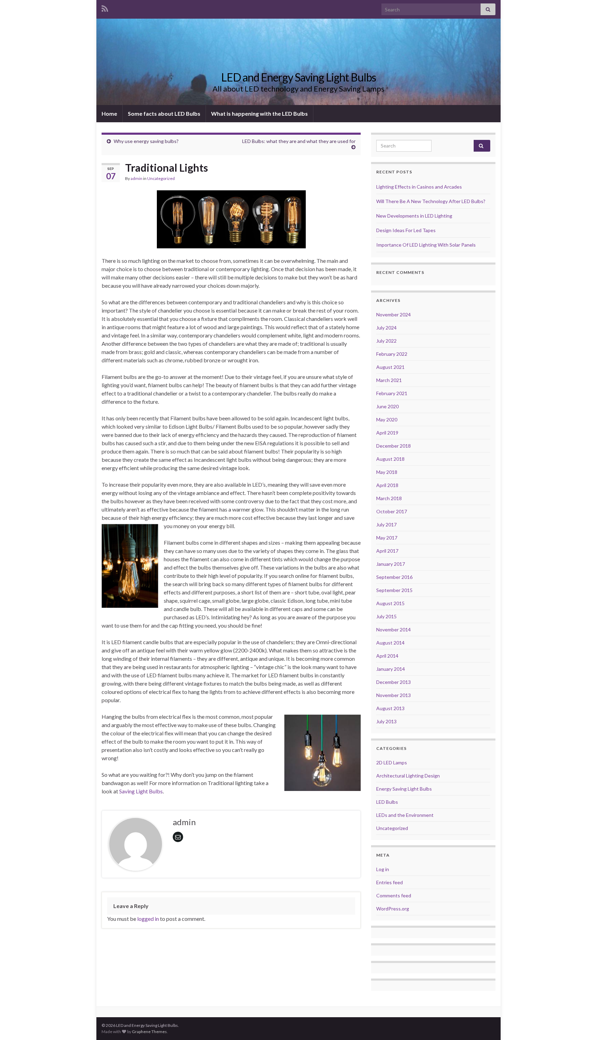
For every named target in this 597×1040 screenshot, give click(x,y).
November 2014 (393, 629)
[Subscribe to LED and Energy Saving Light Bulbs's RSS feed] (105, 7)
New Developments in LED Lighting (414, 216)
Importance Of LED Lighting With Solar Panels (426, 245)
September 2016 (394, 577)
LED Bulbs (387, 802)
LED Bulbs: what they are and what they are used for (299, 141)
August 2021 (390, 367)
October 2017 (391, 511)
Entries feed (389, 882)
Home (109, 113)
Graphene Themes (149, 1031)
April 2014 (387, 656)
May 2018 (386, 472)
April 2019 (387, 433)
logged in (148, 918)
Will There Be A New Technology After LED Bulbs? (430, 201)
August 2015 (390, 603)
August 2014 (390, 643)
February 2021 (391, 393)
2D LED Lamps (391, 762)
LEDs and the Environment (405, 815)
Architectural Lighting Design (408, 776)
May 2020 (386, 419)
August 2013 (390, 708)
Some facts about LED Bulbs (164, 113)
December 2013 (393, 682)
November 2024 (393, 314)
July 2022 (386, 341)
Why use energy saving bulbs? (146, 141)
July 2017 (386, 524)
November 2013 (393, 695)
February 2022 (391, 354)
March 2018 (389, 498)
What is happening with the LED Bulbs (259, 113)
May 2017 (386, 538)
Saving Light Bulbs (141, 791)
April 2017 (387, 551)
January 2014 (390, 669)
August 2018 (390, 459)
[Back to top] (581, 1024)
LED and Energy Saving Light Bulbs (298, 77)
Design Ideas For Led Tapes (406, 230)
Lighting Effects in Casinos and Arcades (419, 187)
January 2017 (390, 564)
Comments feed (393, 895)
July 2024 (386, 328)
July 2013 (386, 721)
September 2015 (394, 590)
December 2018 (393, 446)
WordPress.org (392, 909)
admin (136, 178)
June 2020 (387, 406)
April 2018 (387, 485)
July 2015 (386, 616)
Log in (382, 869)
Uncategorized (161, 178)
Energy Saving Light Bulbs (404, 789)
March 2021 (389, 380)
